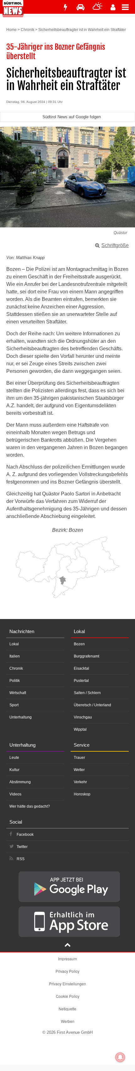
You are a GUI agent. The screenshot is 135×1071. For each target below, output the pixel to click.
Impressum (67, 958)
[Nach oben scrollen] (67, 945)
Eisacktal (81, 668)
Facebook (25, 834)
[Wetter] (97, 7)
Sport (14, 705)
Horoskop (82, 794)
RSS (20, 859)
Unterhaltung (20, 717)
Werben (67, 1021)
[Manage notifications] (120, 1057)
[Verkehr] (80, 7)
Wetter (79, 770)
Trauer (79, 757)
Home (11, 30)
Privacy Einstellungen (67, 983)
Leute (14, 757)
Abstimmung (20, 782)
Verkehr (80, 782)
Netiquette (67, 1008)
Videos (15, 794)
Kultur (14, 770)
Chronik (27, 30)
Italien (14, 656)
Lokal (14, 644)
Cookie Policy (67, 996)
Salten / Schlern (87, 693)
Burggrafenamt (86, 656)
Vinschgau (83, 717)
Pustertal (81, 680)
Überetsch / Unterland (92, 705)
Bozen (79, 644)
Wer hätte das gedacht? (29, 806)
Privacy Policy (67, 971)
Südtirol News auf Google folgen (71, 116)
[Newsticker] (65, 7)
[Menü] (128, 7)
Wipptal (80, 729)
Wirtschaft (17, 693)
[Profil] (113, 7)
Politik (14, 680)
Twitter (22, 847)
